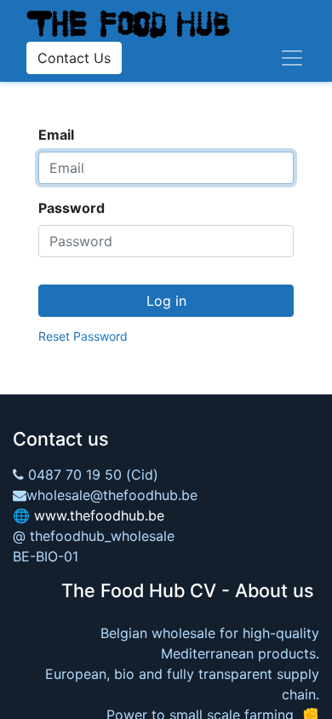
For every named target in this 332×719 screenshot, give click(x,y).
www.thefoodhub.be (99, 515)
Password (71, 207)
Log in (166, 300)
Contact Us (74, 57)
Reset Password (83, 336)
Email (56, 134)
